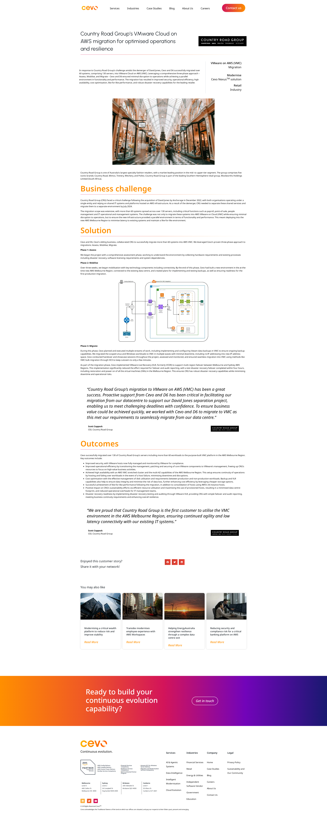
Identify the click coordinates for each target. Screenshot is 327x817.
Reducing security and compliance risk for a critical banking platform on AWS (225, 631)
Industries (133, 8)
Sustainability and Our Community (235, 770)
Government (192, 792)
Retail (189, 768)
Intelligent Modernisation (173, 781)
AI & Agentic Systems (172, 764)
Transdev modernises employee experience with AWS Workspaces (140, 631)
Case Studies (154, 8)
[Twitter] (89, 801)
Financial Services (194, 762)
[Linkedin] (82, 801)
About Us (187, 8)
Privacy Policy (233, 762)
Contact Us (212, 795)
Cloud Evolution (173, 790)
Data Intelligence (174, 773)
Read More (91, 642)
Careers (205, 8)
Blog (172, 8)
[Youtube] (96, 801)
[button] (168, 562)
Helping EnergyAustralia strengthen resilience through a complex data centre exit (181, 633)
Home (210, 762)
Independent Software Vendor (194, 783)
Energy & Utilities (194, 775)
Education (191, 799)
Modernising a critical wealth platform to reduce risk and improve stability (100, 631)
